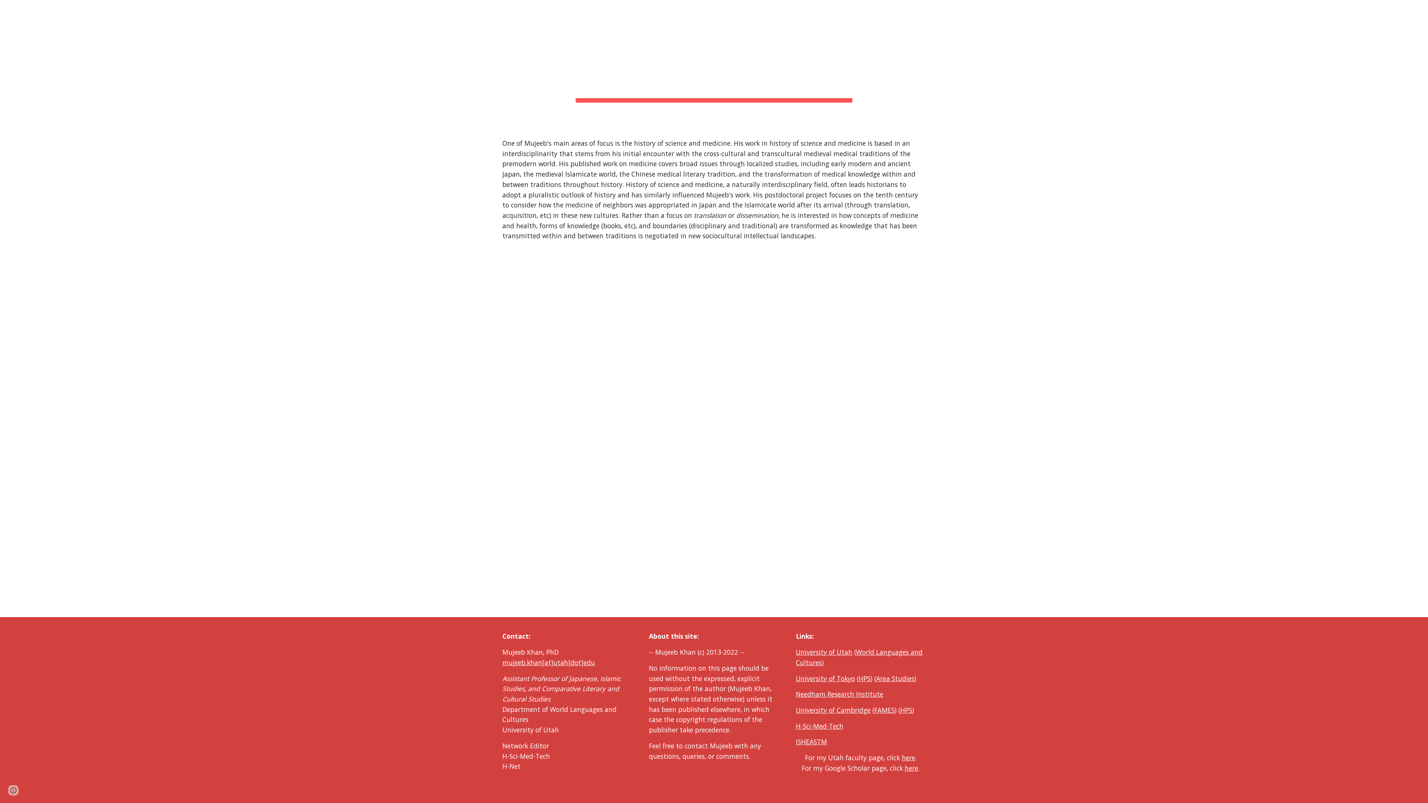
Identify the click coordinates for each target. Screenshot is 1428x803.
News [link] (1355, 10)
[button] (1419, 10)
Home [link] (1144, 10)
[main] (714, 63)
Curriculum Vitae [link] (1241, 10)
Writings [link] (1289, 10)
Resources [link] (1389, 10)
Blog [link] (1327, 10)
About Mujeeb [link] (1185, 10)
